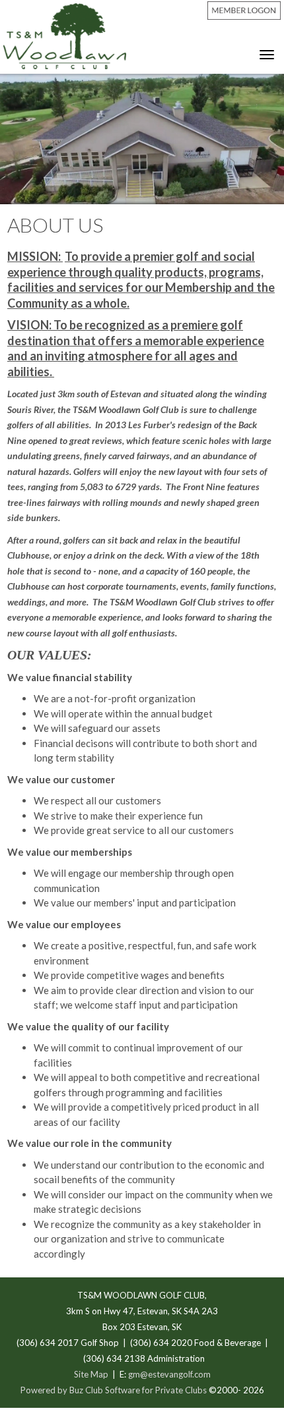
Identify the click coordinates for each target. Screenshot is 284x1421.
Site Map (91, 1374)
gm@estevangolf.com (169, 1374)
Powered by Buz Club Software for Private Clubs (114, 1390)
